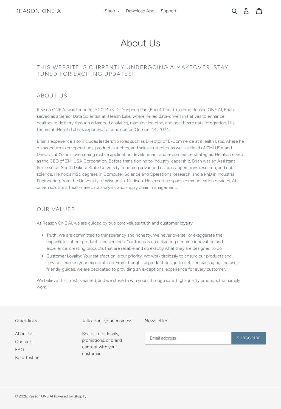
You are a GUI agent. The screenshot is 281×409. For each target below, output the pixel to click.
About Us (24, 333)
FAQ (19, 349)
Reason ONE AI (39, 11)
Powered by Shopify (70, 396)
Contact (23, 341)
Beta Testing (27, 357)
